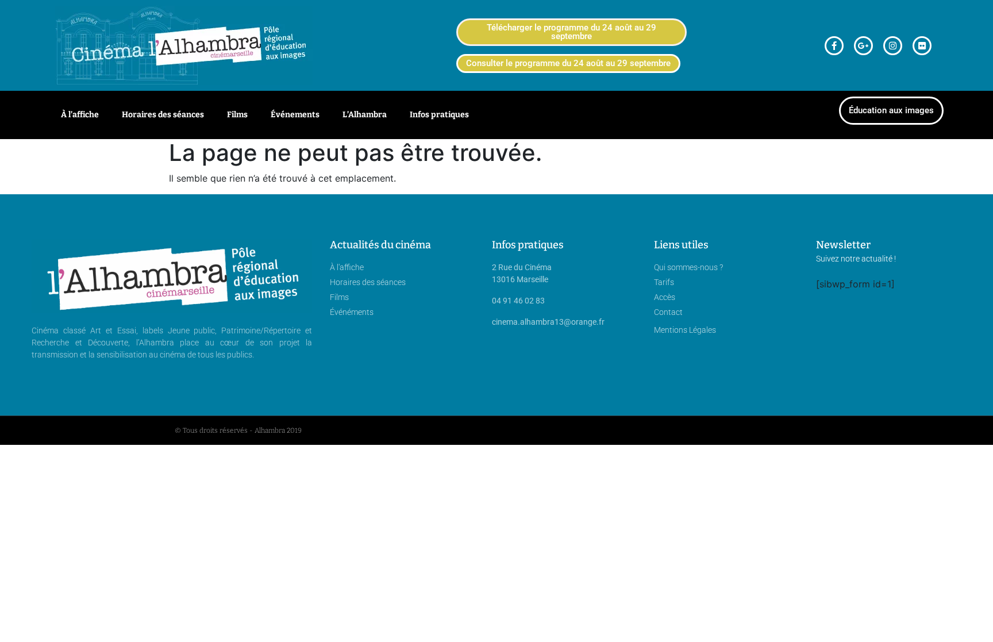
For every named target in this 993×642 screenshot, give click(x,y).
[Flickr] (922, 45)
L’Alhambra (364, 115)
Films (237, 115)
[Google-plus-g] (863, 45)
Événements (295, 115)
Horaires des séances (163, 115)
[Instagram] (892, 45)
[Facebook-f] (834, 45)
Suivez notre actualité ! (856, 258)
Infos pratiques (439, 115)
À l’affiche (80, 115)
